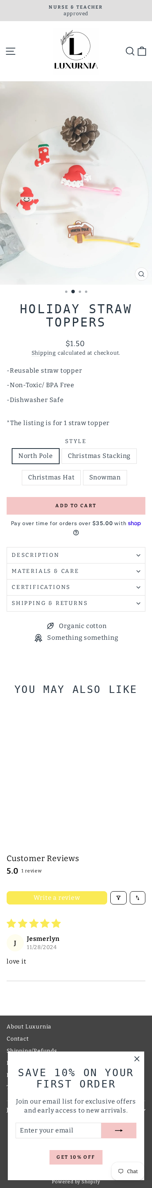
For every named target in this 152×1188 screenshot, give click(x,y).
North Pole (35, 455)
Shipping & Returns (50, 603)
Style (76, 441)
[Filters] (118, 897)
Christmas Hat (51, 477)
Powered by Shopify (76, 1181)
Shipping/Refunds (32, 1051)
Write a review (57, 897)
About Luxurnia (29, 1026)
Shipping (44, 353)
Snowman (105, 477)
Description (36, 555)
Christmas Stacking (99, 455)
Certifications (41, 587)
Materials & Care (46, 571)
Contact (18, 1038)
